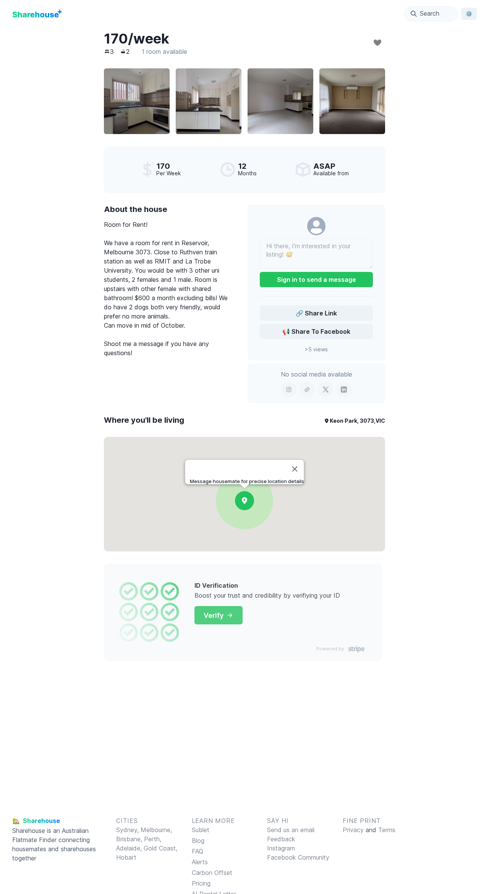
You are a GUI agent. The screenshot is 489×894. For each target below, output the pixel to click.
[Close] (295, 469)
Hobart (126, 857)
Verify (213, 615)
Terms (386, 830)
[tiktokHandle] (307, 389)
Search (429, 13)
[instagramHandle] (288, 389)
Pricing (201, 883)
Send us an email (290, 830)
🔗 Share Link (316, 313)
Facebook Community (298, 857)
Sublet (200, 830)
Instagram (281, 848)
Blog (198, 840)
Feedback (281, 839)
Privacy (353, 830)
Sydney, (128, 830)
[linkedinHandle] (343, 389)
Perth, (152, 839)
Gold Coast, (160, 848)
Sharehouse (28, 830)
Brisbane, (130, 839)
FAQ (197, 851)
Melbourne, (156, 830)
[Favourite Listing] (377, 43)
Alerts (200, 862)
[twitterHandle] (325, 389)
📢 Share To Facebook (316, 331)
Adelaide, (130, 848)
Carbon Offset (212, 872)
